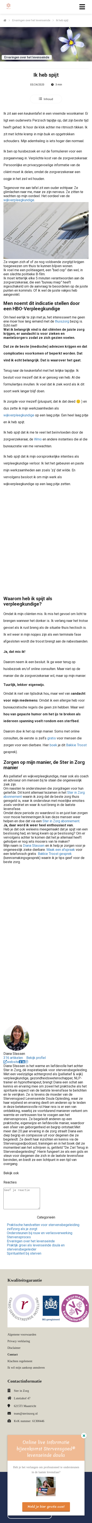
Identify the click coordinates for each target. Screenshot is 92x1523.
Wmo (38, 439)
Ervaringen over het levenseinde (31, 1241)
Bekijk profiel (36, 1058)
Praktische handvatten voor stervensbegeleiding (43, 1225)
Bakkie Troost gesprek (55, 854)
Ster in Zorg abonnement (60, 821)
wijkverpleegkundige (18, 200)
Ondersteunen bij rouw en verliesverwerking (39, 1233)
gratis (51, 738)
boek (53, 745)
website (13, 1062)
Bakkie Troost (76, 745)
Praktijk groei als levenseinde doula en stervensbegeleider (36, 1247)
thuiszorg (62, 321)
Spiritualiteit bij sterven (24, 1253)
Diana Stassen (34, 846)
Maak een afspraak (60, 850)
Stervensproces (19, 1237)
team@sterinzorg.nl (26, 1413)
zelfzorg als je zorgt (22, 1229)
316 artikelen (13, 1058)
